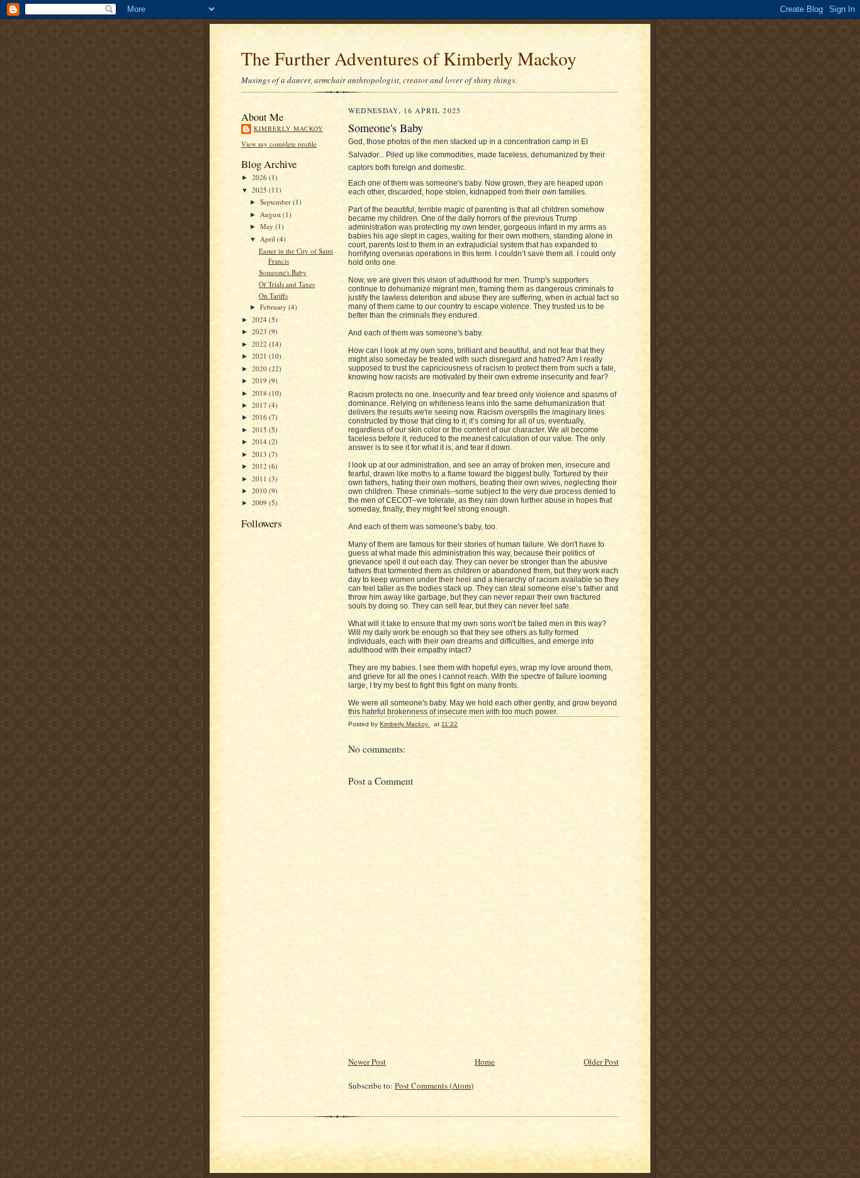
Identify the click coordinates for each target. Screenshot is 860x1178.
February (274, 306)
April (268, 239)
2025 (260, 189)
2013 (260, 454)
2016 (260, 417)
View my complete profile (279, 144)
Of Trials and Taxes (287, 284)
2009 (260, 502)
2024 (260, 319)
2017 (260, 405)
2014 (260, 441)
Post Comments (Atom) (434, 1085)
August (271, 214)
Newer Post (367, 1061)
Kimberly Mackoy (288, 128)
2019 (260, 380)
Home (485, 1061)
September (276, 201)
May (267, 226)
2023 (260, 331)
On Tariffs (273, 295)
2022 (260, 344)
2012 (260, 466)
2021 (260, 356)
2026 (260, 177)
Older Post (601, 1061)
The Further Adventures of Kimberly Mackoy (409, 58)
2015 (260, 429)
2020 (260, 368)
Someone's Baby (283, 272)
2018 (260, 393)
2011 (260, 478)
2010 (260, 490)
